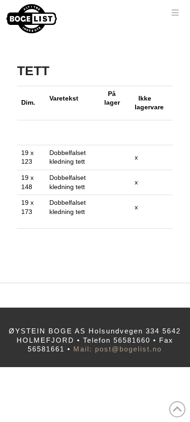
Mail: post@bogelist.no (117, 349)
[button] (175, 13)
